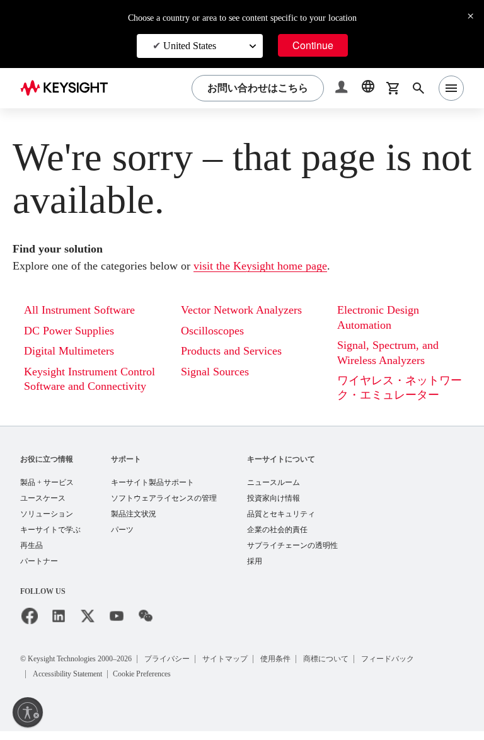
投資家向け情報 (273, 505)
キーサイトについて (281, 465)
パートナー (39, 571)
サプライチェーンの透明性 (292, 554)
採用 (254, 571)
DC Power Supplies (75, 331)
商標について (356, 668)
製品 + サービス (47, 489)
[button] (342, 88)
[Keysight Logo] (68, 88)
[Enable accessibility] (28, 712)
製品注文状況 (133, 522)
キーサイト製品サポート (152, 489)
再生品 (31, 554)
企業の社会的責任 (277, 538)
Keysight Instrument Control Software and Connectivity (81, 387)
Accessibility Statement (77, 683)
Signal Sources (220, 387)
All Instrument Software (86, 310)
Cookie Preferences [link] (168, 683)
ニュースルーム (273, 489)
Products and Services (240, 366)
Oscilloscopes (217, 346)
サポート (126, 465)
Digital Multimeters (74, 351)
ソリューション (46, 522)
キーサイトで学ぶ (50, 538)
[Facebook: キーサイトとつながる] (29, 626)
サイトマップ (253, 668)
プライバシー (194, 668)
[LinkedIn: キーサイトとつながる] (58, 626)
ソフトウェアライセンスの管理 (164, 505)
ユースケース (43, 505)
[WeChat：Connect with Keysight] (145, 626)
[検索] (418, 88)
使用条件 (305, 668)
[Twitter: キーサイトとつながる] (87, 626)
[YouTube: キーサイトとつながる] (116, 626)
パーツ (122, 538)
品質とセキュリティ (281, 522)
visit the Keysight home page (297, 266)
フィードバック (419, 668)
